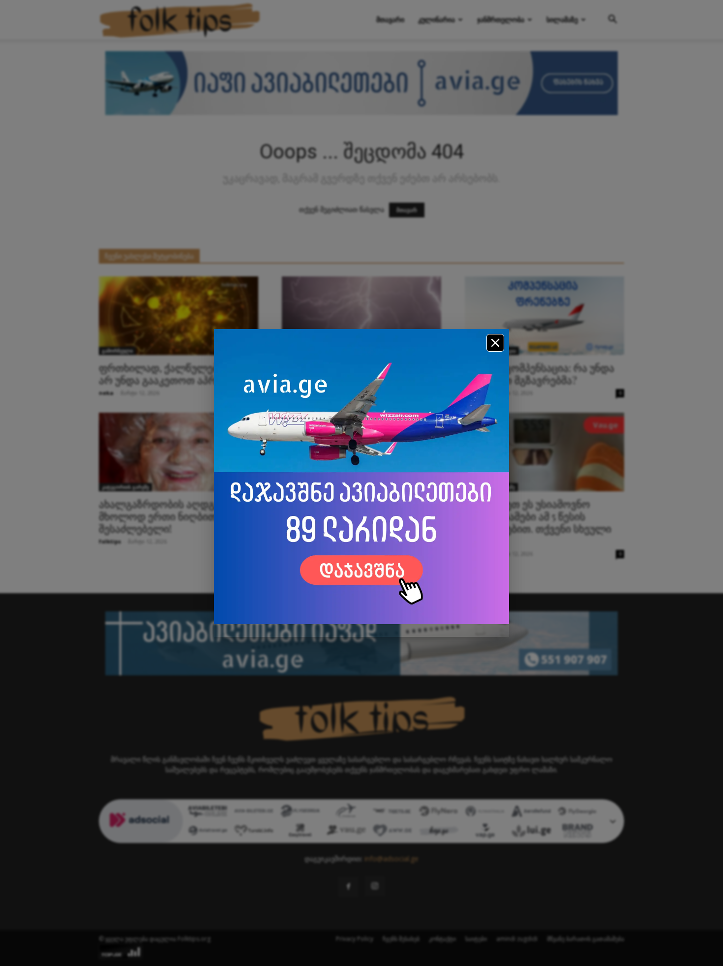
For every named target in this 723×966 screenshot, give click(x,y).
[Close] (495, 343)
